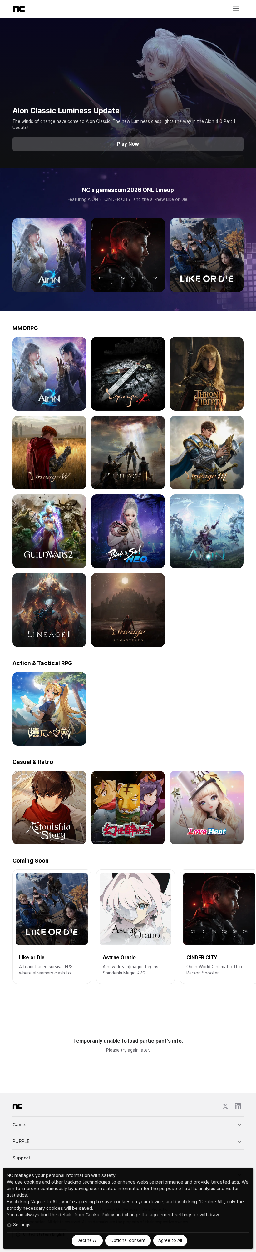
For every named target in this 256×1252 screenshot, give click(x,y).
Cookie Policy (100, 1215)
